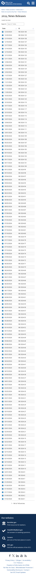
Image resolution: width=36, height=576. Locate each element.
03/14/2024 (8, 415)
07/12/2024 (8, 243)
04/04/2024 (8, 374)
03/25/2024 (8, 388)
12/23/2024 (8, 32)
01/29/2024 (8, 479)
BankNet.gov (11, 522)
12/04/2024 (8, 65)
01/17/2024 (8, 492)
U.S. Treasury (18, 563)
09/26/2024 (8, 139)
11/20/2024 (8, 86)
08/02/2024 (8, 206)
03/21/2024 (8, 395)
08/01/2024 (8, 210)
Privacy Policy (10, 560)
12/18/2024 (8, 42)
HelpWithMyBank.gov (15, 530)
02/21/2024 (8, 445)
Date (3, 28)
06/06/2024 (8, 297)
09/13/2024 (8, 166)
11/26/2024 (8, 79)
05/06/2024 (8, 341)
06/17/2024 (8, 290)
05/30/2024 (8, 314)
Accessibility (27, 560)
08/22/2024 (8, 193)
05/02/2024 (8, 351)
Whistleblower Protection (24, 568)
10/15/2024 (8, 109)
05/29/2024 (8, 317)
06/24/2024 (8, 270)
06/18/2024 (8, 287)
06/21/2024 (8, 274)
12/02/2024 (8, 72)
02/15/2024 (8, 452)
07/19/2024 (8, 227)
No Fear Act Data (9, 568)
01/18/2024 (8, 489)
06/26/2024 (8, 264)
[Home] (4, 531)
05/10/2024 (8, 338)
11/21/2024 (8, 82)
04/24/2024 (8, 361)
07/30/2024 (8, 213)
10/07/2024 (8, 116)
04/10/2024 (8, 368)
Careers (10, 537)
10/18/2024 (8, 102)
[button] (28, 3)
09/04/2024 (8, 176)
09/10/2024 (8, 173)
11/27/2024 (8, 75)
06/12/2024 (8, 294)
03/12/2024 (8, 425)
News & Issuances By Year (9, 12)
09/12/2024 (8, 170)
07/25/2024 (8, 217)
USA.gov (18, 560)
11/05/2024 (8, 92)
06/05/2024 (8, 304)
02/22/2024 (8, 442)
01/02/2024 (8, 499)
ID (19, 28)
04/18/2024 (8, 364)
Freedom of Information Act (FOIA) (18, 565)
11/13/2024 (8, 89)
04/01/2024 (8, 381)
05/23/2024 (8, 324)
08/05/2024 (8, 203)
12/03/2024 (8, 69)
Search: (3, 24)
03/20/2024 (8, 405)
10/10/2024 (8, 112)
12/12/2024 (8, 55)
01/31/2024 (8, 475)
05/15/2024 (8, 331)
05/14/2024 (8, 334)
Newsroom (19, 9)
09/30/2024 (8, 136)
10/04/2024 (8, 122)
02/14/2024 (8, 459)
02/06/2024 (8, 469)
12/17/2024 (8, 45)
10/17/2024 (8, 106)
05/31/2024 (8, 311)
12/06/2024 (8, 62)
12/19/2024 (8, 38)
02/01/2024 (8, 472)
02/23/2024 (8, 438)
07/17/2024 (8, 237)
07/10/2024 (8, 247)
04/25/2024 (8, 358)
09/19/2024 (8, 153)
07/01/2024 (8, 260)
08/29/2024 (8, 186)
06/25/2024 (8, 267)
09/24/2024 (8, 149)
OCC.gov (10, 545)
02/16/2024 (8, 448)
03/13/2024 (8, 422)
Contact (26, 570)
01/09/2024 (8, 495)
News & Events (10, 9)
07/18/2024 (8, 230)
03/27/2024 (8, 385)
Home (3, 9)
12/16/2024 (8, 49)
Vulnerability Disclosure (15, 570)
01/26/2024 (8, 485)
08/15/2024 (8, 196)
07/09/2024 (8, 254)
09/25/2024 (8, 143)
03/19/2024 (8, 411)
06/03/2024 (8, 307)
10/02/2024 (8, 126)
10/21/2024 (8, 99)
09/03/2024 (8, 180)
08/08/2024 (8, 200)
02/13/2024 (8, 465)
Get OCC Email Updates (18, 572)
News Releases (22, 12)
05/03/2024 (8, 348)
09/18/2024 (8, 156)
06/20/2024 (8, 280)
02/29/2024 (8, 432)
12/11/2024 (8, 59)
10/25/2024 (8, 96)
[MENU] (33, 3)
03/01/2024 (8, 428)
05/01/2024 (8, 354)
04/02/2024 (8, 378)
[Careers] (4, 538)
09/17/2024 (8, 159)
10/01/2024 (8, 129)
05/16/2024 (8, 327)
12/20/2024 (8, 35)
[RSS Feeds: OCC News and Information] (25, 556)
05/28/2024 (8, 321)
